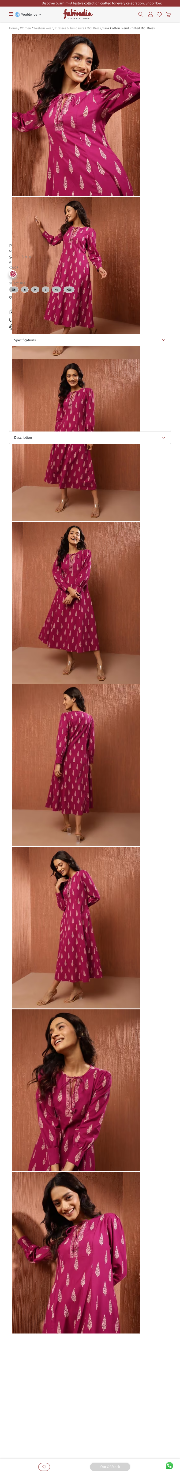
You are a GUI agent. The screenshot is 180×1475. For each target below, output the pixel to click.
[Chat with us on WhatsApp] (169, 1465)
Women (25, 28)
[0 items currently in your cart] (167, 14)
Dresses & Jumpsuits (69, 28)
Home (13, 28)
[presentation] (142, 14)
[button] (13, 274)
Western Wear (43, 28)
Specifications (25, 340)
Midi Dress (94, 28)
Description (23, 437)
